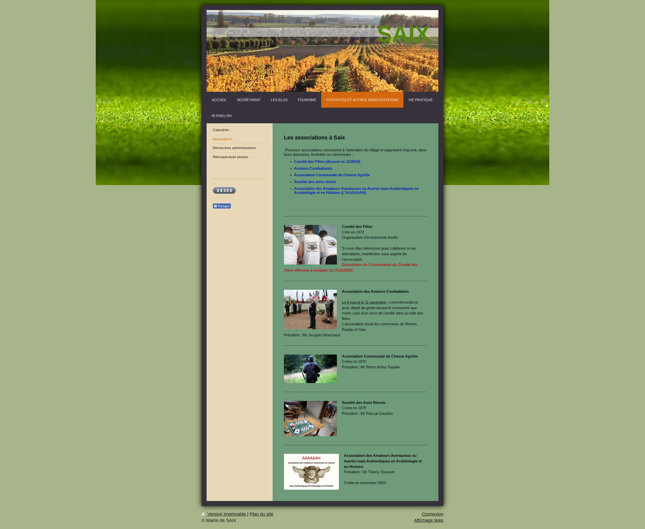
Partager (223, 206)
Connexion (432, 514)
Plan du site (261, 514)
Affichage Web (428, 520)
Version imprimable (226, 514)
